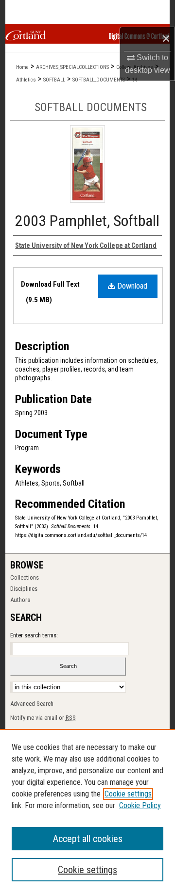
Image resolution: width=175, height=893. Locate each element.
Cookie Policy (140, 805)
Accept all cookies (87, 838)
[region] (87, 811)
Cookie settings (128, 793)
